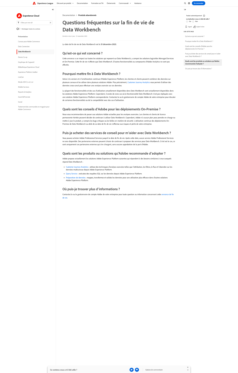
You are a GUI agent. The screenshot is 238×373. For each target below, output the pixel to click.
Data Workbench (24, 51)
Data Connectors (24, 46)
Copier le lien (200, 27)
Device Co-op (22, 57)
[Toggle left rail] (53, 9)
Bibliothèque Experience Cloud (28, 67)
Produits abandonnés (87, 15)
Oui (190, 21)
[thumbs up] (132, 370)
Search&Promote (24, 97)
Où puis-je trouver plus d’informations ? (198, 68)
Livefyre (21, 77)
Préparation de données (75, 177)
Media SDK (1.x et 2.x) (25, 82)
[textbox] (34, 22)
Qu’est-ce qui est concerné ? (194, 36)
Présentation (23, 36)
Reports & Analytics (24, 92)
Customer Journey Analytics (139, 82)
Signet (190, 27)
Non (196, 21)
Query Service (71, 173)
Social (20, 102)
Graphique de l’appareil (26, 62)
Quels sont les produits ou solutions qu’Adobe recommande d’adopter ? (202, 62)
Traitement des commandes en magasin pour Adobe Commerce (33, 108)
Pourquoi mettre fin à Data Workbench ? (199, 41)
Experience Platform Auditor (27, 72)
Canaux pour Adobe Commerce (29, 41)
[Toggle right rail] (185, 9)
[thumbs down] (137, 370)
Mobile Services (23, 87)
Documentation (68, 15)
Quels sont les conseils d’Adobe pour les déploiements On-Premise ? (198, 47)
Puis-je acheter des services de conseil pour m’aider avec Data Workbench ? (202, 55)
